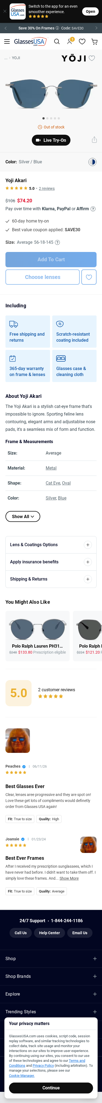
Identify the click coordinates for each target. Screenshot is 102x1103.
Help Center (49, 933)
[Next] (96, 28)
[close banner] (3, 11)
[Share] (94, 140)
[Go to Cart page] (95, 41)
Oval (66, 483)
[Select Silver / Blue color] (92, 162)
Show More (69, 878)
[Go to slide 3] (51, 118)
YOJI (16, 58)
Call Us (21, 933)
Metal (51, 468)
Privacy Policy (43, 1065)
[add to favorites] (89, 277)
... (6, 58)
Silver (51, 498)
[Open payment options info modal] (92, 208)
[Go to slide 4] (55, 118)
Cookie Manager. (22, 1076)
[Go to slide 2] (47, 118)
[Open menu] (7, 41)
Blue (62, 498)
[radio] (30, 16)
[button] (51, 28)
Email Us (79, 933)
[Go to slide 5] (59, 118)
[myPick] (92, 58)
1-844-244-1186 (67, 920)
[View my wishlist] (82, 41)
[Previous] (5, 28)
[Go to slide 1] (43, 118)
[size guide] (57, 242)
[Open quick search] (56, 41)
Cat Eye (53, 483)
